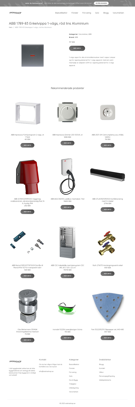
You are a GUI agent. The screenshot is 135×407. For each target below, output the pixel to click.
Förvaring (86, 13)
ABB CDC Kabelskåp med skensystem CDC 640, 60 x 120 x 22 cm (67, 266)
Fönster (75, 13)
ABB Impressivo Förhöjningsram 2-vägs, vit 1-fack (27, 136)
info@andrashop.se (46, 371)
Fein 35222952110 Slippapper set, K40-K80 (107, 329)
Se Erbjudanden (101, 3)
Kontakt (102, 368)
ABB (90, 34)
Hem (10, 27)
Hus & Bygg (73, 380)
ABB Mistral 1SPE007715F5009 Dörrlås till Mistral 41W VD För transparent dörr (27, 266)
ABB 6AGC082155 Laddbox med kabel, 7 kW (67, 199)
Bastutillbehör (61, 13)
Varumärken (118, 13)
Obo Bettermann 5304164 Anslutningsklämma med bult (27, 330)
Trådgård (72, 384)
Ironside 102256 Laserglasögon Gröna (67, 329)
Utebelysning (74, 388)
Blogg (106, 13)
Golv (97, 13)
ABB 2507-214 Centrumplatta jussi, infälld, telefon (108, 136)
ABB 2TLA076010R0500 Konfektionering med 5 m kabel (107, 200)
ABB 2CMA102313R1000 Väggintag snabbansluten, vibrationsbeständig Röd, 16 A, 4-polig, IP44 (27, 201)
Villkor (101, 372)
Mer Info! (77, 48)
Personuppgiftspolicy (107, 376)
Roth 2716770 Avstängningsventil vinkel (108, 265)
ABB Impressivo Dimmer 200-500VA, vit (67, 135)
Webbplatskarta (105, 380)
